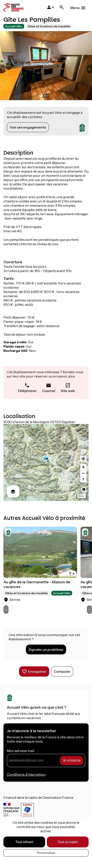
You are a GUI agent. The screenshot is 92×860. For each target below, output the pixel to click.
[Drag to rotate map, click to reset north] (83, 479)
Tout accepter (68, 842)
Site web (68, 391)
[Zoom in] (83, 467)
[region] (46, 462)
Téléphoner (27, 391)
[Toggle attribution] (83, 489)
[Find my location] (83, 459)
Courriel (48, 391)
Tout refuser (24, 842)
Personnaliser (46, 852)
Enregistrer (37, 671)
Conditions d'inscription (26, 774)
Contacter (62, 671)
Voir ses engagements (28, 127)
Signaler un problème (46, 649)
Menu (75, 8)
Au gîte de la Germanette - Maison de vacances (36, 584)
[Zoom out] (83, 473)
